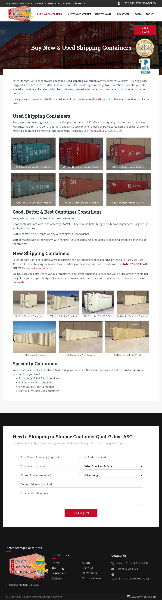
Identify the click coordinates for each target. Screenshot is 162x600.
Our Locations (91, 578)
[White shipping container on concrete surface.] (81, 337)
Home (56, 563)
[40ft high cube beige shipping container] (127, 337)
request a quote (35, 268)
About (86, 563)
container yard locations (91, 99)
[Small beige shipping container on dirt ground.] (29, 303)
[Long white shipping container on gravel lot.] (34, 337)
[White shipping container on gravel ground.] (133, 303)
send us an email (127, 568)
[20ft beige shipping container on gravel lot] (63, 303)
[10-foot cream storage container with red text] (98, 303)
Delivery (57, 578)
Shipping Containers (59, 570)
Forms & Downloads (89, 570)
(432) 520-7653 (132, 3)
